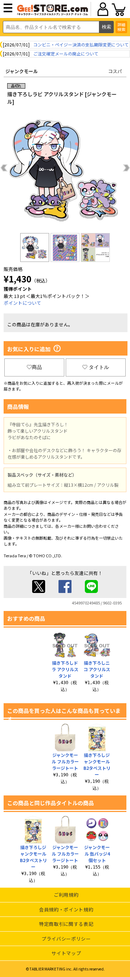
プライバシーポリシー (66, 938)
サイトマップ (66, 953)
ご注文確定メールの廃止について (65, 53)
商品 (37, 367)
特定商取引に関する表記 (66, 923)
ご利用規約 (66, 894)
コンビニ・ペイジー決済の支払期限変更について (81, 44)
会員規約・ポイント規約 (66, 909)
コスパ (115, 71)
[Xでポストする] (38, 591)
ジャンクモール (21, 71)
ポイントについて (22, 302)
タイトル (99, 367)
